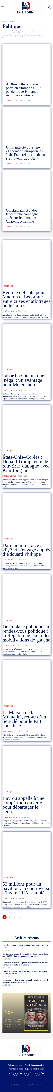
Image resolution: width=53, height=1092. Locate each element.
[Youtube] (43, 1074)
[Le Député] (26, 1050)
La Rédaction (11, 100)
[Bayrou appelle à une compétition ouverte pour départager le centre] (26, 766)
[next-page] (20, 917)
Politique (8, 286)
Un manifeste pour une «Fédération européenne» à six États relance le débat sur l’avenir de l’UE (25, 152)
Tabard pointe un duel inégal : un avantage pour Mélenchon (23, 380)
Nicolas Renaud (9, 476)
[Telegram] (21, 1074)
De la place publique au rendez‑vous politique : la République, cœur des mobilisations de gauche (26, 633)
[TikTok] (26, 1074)
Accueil (4, 21)
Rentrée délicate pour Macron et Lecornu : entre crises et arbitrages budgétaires (26, 299)
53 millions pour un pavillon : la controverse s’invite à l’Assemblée (26, 888)
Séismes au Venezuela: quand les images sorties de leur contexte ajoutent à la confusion (25, 964)
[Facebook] (10, 1074)
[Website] (37, 1074)
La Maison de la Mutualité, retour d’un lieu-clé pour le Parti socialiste (24, 719)
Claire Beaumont (10, 817)
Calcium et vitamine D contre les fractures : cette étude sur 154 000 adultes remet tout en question (25, 955)
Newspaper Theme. (38, 1085)
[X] (32, 1074)
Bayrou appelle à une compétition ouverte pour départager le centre (23, 804)
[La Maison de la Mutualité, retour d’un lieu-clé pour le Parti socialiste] (26, 680)
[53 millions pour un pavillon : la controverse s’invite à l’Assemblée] (26, 852)
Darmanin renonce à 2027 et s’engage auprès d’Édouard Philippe (26, 550)
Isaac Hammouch (9, 731)
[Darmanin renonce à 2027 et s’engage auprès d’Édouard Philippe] (26, 513)
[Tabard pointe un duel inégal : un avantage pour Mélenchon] (26, 344)
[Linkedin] (15, 1074)
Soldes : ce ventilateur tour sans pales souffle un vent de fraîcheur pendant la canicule (25, 981)
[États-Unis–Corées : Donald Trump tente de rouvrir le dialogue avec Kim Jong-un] (26, 425)
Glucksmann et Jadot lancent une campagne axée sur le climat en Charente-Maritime (22, 215)
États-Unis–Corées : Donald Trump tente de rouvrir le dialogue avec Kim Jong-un (25, 463)
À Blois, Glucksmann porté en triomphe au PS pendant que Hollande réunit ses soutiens (24, 89)
